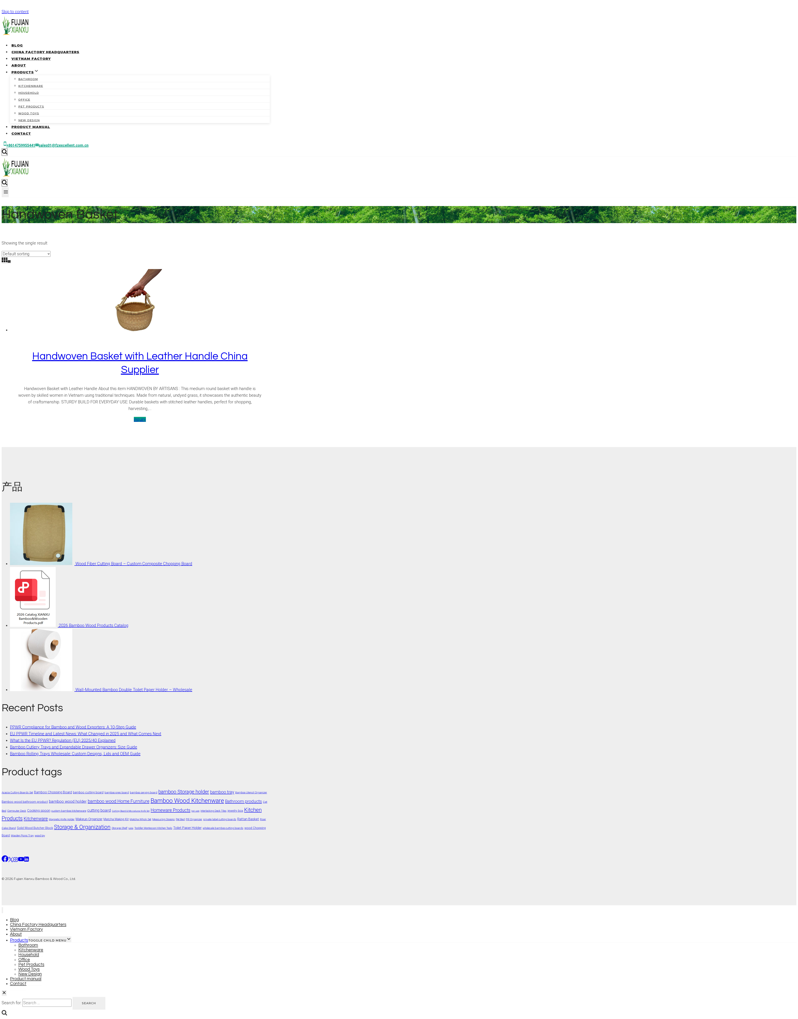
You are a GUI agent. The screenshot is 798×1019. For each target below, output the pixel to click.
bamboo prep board (117, 792)
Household (28, 92)
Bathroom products (243, 801)
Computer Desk (16, 810)
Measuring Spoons (163, 819)
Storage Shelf (119, 828)
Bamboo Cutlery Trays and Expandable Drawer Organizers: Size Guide (73, 747)
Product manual (30, 127)
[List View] (9, 262)
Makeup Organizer (89, 819)
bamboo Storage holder (183, 792)
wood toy (40, 835)
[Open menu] (5, 192)
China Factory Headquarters (45, 52)
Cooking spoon (38, 811)
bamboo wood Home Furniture (118, 801)
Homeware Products (170, 810)
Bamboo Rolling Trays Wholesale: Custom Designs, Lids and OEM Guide (75, 753)
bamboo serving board (143, 792)
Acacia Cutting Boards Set (17, 792)
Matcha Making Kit (116, 819)
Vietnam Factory (31, 59)
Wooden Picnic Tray (22, 835)
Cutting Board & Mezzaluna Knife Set (131, 811)
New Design (29, 120)
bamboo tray (222, 791)
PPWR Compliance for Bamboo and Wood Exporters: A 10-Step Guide (73, 727)
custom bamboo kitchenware (68, 810)
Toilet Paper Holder (187, 828)
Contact (21, 134)
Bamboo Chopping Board (53, 792)
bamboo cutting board (88, 792)
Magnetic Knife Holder (62, 819)
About (18, 65)
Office (24, 99)
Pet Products (31, 106)
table (130, 828)
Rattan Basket (248, 819)
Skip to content (15, 11)
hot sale (195, 811)
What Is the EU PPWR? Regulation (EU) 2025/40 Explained (63, 740)
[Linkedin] (26, 859)
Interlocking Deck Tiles (214, 810)
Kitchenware (30, 86)
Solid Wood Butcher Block (35, 828)
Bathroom (28, 79)
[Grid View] (4, 260)
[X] (10, 859)
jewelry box (235, 811)
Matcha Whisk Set (140, 819)
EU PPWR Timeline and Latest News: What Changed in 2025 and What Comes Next (85, 733)
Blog (17, 45)
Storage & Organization (82, 827)
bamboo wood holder (68, 801)
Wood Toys (28, 113)
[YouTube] (21, 859)
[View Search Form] (4, 152)
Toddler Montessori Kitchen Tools (153, 828)
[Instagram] (15, 859)
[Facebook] (5, 859)
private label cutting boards (219, 819)
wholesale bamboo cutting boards (223, 828)
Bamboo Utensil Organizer (251, 792)
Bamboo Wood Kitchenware (187, 800)
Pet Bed (180, 819)
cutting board (99, 810)
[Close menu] (2, 910)
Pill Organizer (194, 819)
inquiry (140, 419)
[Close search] (4, 993)
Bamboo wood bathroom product (25, 802)
